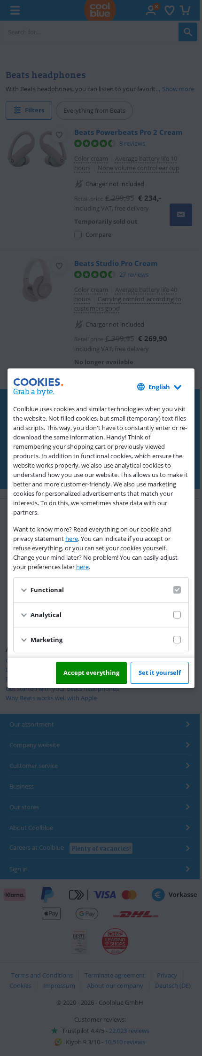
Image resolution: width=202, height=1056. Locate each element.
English (159, 387)
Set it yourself (160, 672)
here (71, 538)
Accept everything (91, 672)
